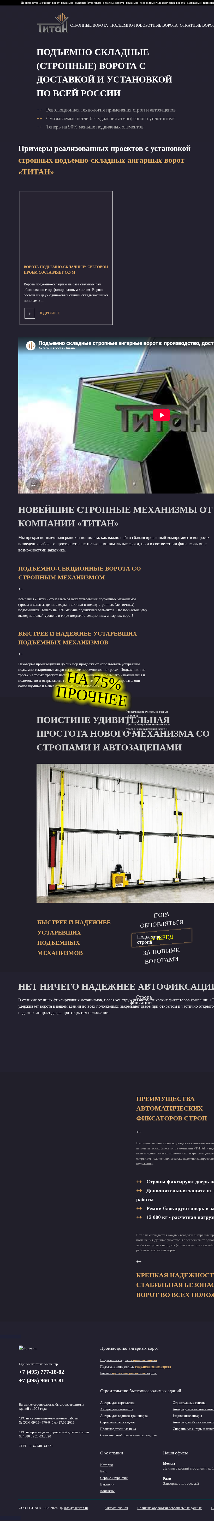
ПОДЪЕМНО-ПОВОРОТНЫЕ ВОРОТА (144, 25)
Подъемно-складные (128, 1360)
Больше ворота (128, 1373)
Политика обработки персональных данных (169, 1508)
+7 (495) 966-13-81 (41, 1380)
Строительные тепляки (189, 1403)
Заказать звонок (116, 1508)
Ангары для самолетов (116, 1409)
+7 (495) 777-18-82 (41, 1372)
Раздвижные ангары (187, 1416)
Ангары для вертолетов (117, 1403)
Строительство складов (117, 1422)
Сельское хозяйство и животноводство (128, 1435)
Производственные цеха (118, 1429)
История (106, 1465)
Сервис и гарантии (114, 1478)
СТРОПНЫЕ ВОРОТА (89, 25)
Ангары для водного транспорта (124, 1416)
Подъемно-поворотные (135, 1367)
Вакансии (107, 1484)
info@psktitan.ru (76, 1508)
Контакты (107, 1491)
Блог (103, 1471)
